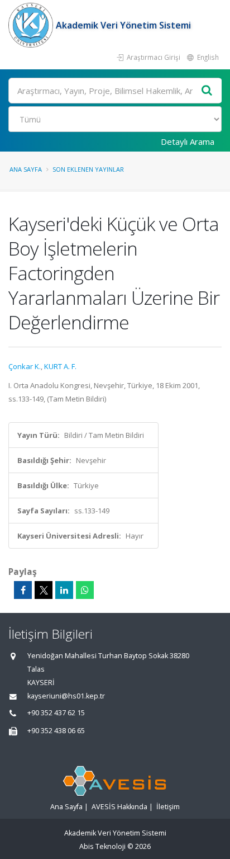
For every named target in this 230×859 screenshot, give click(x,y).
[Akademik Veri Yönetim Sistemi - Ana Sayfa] (32, 25)
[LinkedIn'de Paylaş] (64, 590)
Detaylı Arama (187, 141)
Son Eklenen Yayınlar (88, 169)
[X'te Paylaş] (43, 590)
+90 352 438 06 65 (56, 730)
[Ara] (207, 90)
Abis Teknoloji (102, 846)
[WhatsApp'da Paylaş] (85, 590)
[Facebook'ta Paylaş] (23, 590)
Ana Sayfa (25, 169)
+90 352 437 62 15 (56, 713)
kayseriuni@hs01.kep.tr (66, 696)
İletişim (168, 806)
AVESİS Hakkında (119, 806)
